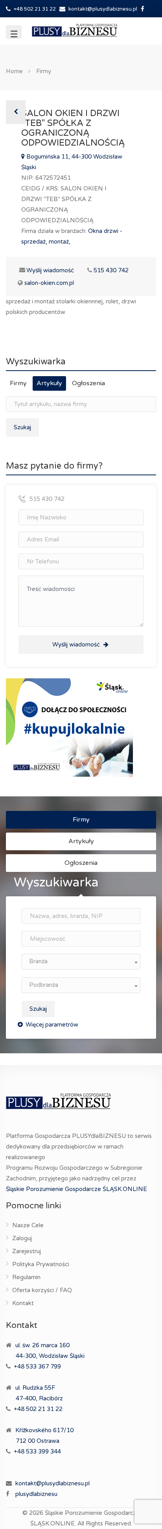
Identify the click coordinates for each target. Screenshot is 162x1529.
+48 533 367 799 (37, 1366)
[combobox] (81, 961)
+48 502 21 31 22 (34, 9)
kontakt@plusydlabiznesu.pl (102, 9)
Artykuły (49, 383)
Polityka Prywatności (40, 1264)
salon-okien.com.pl (49, 282)
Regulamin (26, 1277)
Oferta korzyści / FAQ (42, 1290)
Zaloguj (22, 1238)
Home (14, 71)
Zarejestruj (26, 1251)
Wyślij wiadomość (46, 270)
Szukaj (38, 1008)
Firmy (43, 71)
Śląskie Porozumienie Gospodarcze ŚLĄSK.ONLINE (76, 1189)
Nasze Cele (28, 1225)
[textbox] (81, 961)
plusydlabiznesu (36, 1494)
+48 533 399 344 (37, 1451)
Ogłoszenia (88, 383)
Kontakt (23, 1303)
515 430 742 (111, 270)
